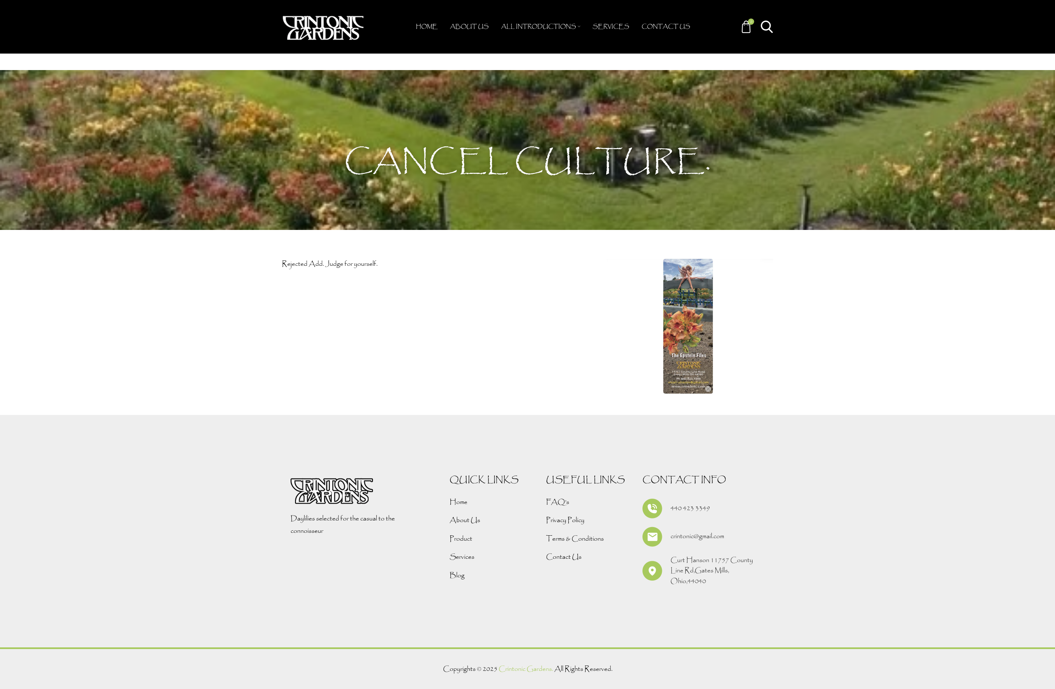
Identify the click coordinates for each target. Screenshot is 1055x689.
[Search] (767, 27)
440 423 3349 (690, 508)
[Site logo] (323, 26)
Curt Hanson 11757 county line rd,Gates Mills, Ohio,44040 (712, 570)
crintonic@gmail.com (697, 536)
